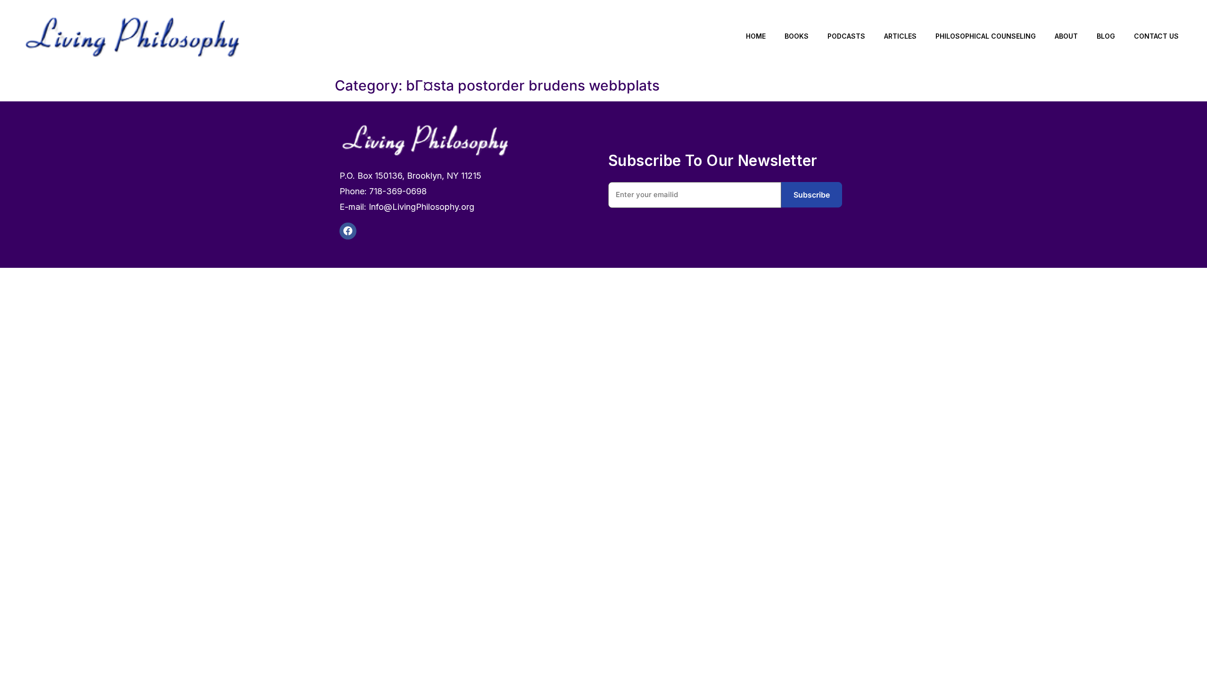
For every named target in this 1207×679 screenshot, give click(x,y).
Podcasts (846, 36)
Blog (1106, 36)
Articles (900, 36)
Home (756, 36)
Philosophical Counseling (985, 36)
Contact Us (1156, 36)
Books (797, 36)
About (1066, 36)
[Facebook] (347, 231)
